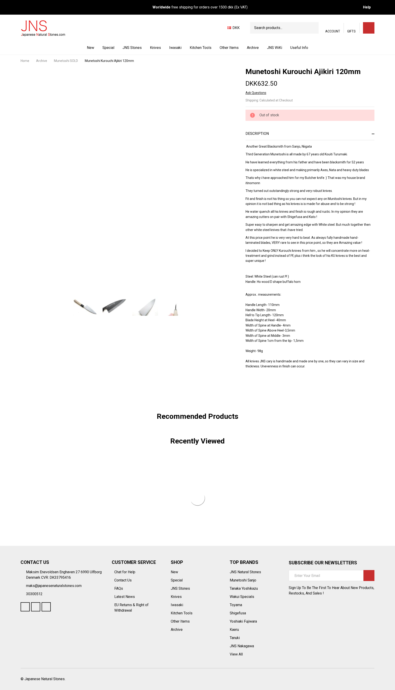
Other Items (229, 47)
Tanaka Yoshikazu (244, 588)
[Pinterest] (280, 384)
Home (25, 61)
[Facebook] (256, 384)
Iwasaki (175, 47)
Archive (253, 47)
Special (108, 47)
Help (367, 7)
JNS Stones (132, 47)
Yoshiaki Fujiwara (243, 621)
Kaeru (234, 629)
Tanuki (235, 638)
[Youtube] (35, 606)
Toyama (236, 605)
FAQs (118, 588)
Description (257, 133)
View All (236, 654)
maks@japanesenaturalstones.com (54, 586)
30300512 (34, 594)
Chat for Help (125, 572)
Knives (155, 47)
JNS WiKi (274, 47)
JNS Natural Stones (245, 572)
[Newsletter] (368, 575)
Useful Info (299, 47)
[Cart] (368, 28)
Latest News (125, 596)
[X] (272, 384)
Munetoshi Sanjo (243, 580)
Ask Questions (256, 92)
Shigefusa (238, 613)
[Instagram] (46, 606)
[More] (142, 47)
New (90, 47)
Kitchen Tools (200, 47)
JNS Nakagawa (242, 646)
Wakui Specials (242, 596)
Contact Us (123, 580)
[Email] (264, 384)
